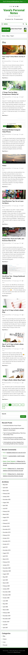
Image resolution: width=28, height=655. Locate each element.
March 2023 (6, 490)
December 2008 (6, 592)
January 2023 (6, 496)
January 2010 (6, 565)
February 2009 (6, 586)
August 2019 (6, 517)
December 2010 (6, 550)
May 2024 (5, 484)
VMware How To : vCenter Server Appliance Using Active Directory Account (14, 463)
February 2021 (6, 511)
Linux (4, 642)
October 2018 (6, 526)
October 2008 (6, 597)
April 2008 (5, 606)
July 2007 (5, 624)
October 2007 (6, 621)
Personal (5, 645)
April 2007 (5, 627)
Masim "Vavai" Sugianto (9, 461)
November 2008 (6, 595)
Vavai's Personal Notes (14, 12)
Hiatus (4, 165)
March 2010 (6, 559)
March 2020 (6, 514)
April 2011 (5, 547)
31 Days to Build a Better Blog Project (13, 380)
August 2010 (6, 553)
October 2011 (6, 544)
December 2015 (6, 532)
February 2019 (6, 523)
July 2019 (5, 520)
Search (4, 414)
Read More (4, 78)
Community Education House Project (11, 28)
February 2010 (6, 562)
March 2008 (6, 609)
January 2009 (6, 589)
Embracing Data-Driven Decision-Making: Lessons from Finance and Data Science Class (12, 1)
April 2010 (5, 556)
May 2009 (5, 577)
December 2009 (6, 568)
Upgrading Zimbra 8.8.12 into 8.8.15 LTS (16, 452)
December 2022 (6, 499)
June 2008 (5, 600)
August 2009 (6, 574)
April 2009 (5, 580)
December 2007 (6, 615)
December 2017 (6, 529)
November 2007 (6, 618)
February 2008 (6, 612)
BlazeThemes (17, 652)
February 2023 (6, 493)
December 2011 (6, 541)
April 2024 (5, 487)
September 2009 (7, 571)
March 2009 (6, 583)
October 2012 (6, 538)
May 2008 (5, 603)
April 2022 (5, 505)
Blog (5, 53)
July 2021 (5, 508)
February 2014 (6, 535)
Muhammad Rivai (7, 61)
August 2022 (6, 502)
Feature (5, 639)
